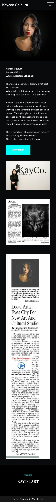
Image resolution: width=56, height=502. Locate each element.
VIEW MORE (18, 150)
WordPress (37, 499)
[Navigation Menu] (50, 4)
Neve (15, 499)
